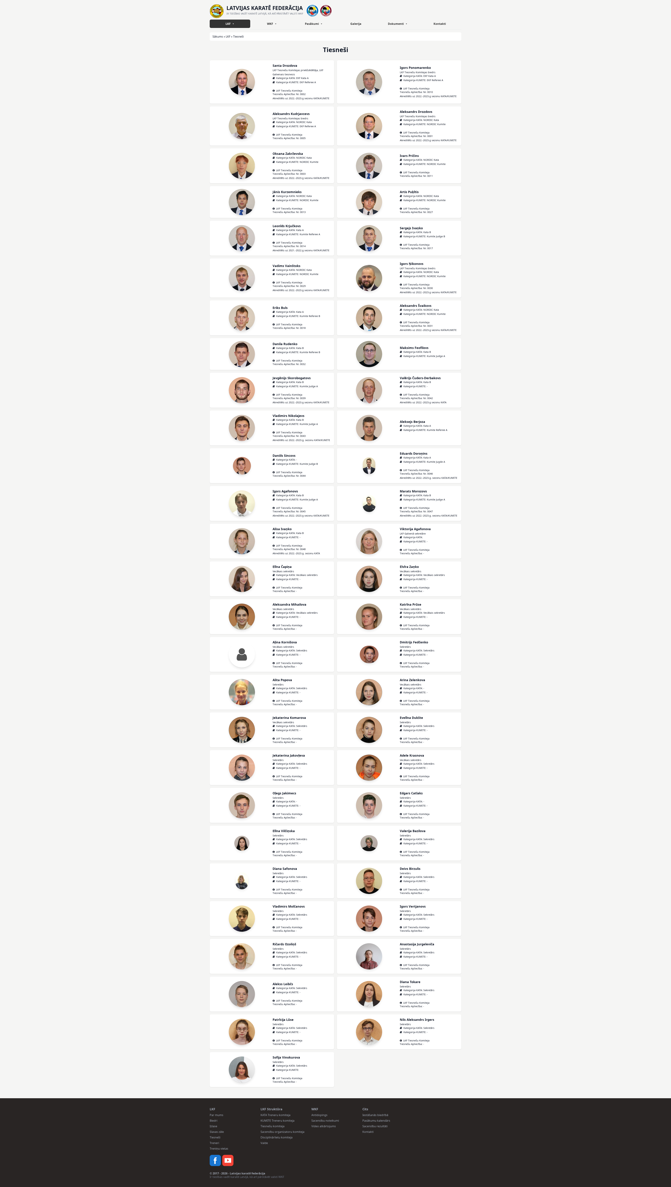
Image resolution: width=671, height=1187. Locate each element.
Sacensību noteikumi (325, 1121)
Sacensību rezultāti (375, 1126)
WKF (270, 24)
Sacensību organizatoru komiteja (282, 1132)
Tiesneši (215, 1137)
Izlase (213, 1126)
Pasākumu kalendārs (376, 1121)
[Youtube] (227, 1160)
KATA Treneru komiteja (275, 1115)
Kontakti (440, 24)
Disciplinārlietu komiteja (277, 1137)
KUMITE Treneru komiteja (277, 1121)
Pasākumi (312, 24)
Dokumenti (396, 24)
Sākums (217, 36)
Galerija (355, 24)
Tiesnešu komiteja (272, 1126)
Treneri (214, 1143)
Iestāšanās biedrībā (375, 1115)
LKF (228, 24)
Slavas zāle (217, 1132)
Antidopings (319, 1115)
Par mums (216, 1115)
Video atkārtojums (323, 1126)
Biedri (213, 1121)
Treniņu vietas (219, 1148)
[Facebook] (215, 1160)
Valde (264, 1143)
